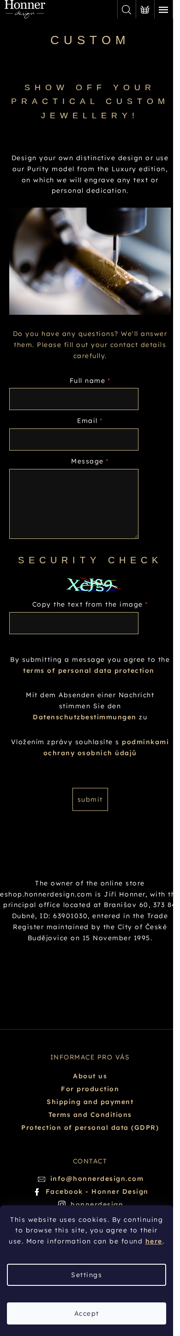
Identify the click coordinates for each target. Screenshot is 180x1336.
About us (90, 1076)
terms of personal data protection (89, 670)
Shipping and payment (90, 1102)
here (153, 1241)
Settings (86, 1275)
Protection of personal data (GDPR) (90, 1127)
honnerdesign (97, 1204)
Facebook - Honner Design (97, 1191)
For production (90, 1089)
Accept (86, 1313)
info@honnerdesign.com (97, 1178)
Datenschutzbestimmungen (85, 717)
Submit (90, 799)
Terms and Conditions (90, 1114)
